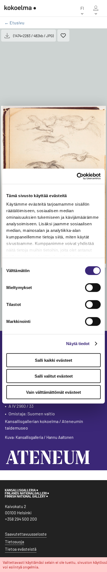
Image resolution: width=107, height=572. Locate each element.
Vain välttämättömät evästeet (53, 392)
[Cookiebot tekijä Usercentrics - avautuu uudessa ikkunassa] (77, 176)
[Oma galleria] (96, 8)
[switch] (93, 287)
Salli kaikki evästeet (53, 360)
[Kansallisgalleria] (27, 496)
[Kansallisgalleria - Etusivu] (20, 8)
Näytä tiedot (77, 343)
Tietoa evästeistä (20, 549)
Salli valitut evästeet (54, 376)
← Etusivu (14, 22)
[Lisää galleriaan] (63, 36)
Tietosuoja (14, 541)
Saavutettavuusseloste (26, 534)
